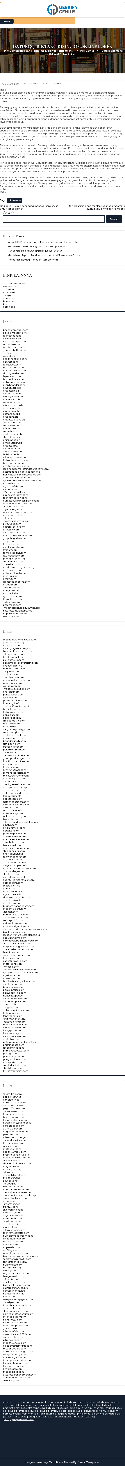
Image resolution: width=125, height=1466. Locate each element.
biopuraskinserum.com (16, 1284)
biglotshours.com (13, 376)
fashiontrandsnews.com (16, 460)
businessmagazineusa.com (18, 905)
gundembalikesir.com (15, 350)
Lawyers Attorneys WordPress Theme (49, 1462)
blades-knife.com (13, 845)
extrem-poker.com (14, 526)
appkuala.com (11, 1247)
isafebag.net (10, 1183)
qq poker (97, 1413)
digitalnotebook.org (14, 735)
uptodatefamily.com (15, 573)
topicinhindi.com (12, 645)
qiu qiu (7, 295)
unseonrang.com (13, 813)
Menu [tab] (7, 21)
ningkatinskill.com (13, 547)
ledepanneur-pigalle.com (18, 1299)
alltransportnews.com (15, 457)
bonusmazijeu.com (14, 987)
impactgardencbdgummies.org (21, 607)
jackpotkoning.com (14, 1021)
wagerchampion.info (15, 865)
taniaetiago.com (12, 599)
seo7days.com (11, 1250)
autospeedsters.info (14, 862)
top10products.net (14, 657)
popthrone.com (12, 683)
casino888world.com (15, 960)
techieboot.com (12, 347)
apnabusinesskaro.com (16, 1377)
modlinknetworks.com (16, 1024)
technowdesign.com (15, 497)
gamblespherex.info (14, 877)
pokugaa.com (11, 1053)
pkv (5, 303)
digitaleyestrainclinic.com (17, 1345)
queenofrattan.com (14, 836)
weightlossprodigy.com (16, 729)
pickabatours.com (13, 659)
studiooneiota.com (14, 850)
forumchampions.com (16, 1114)
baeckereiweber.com (15, 329)
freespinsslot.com (13, 746)
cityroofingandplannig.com (18, 503)
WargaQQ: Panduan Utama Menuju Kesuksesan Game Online (43, 242)
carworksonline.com (15, 1140)
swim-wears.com (13, 1128)
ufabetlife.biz (10, 416)
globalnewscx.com (14, 827)
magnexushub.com (14, 370)
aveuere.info (10, 752)
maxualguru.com (13, 738)
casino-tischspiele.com (16, 1198)
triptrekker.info (11, 885)
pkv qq (25, 1402)
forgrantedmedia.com (16, 1131)
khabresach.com (13, 1368)
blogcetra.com (11, 819)
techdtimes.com (12, 344)
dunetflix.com (11, 564)
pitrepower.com (12, 1339)
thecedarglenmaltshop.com (19, 639)
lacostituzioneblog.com (16, 581)
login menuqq (30, 1413)
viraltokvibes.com (13, 1160)
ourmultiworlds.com (14, 1102)
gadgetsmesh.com (14, 790)
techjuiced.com (12, 364)
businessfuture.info (14, 668)
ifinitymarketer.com (14, 1018)
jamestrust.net (11, 1203)
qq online (8, 289)
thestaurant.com (12, 978)
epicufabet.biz (11, 439)
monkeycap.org (12, 1169)
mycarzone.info (12, 894)
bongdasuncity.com (14, 740)
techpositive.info (12, 810)
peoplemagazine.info (15, 332)
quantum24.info (12, 900)
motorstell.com (12, 1148)
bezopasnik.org (12, 1267)
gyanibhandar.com (14, 384)
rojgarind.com (11, 764)
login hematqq (66, 1413)
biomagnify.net (11, 616)
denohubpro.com (13, 842)
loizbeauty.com (12, 1212)
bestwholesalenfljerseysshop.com (22, 474)
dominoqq (9, 298)
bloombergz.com (13, 1186)
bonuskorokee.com (14, 992)
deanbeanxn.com (13, 677)
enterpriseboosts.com (16, 1189)
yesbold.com (10, 356)
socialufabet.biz (12, 422)
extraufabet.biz (11, 413)
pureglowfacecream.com (18, 1235)
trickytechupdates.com (16, 1363)
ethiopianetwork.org (15, 787)
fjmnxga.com (10, 1270)
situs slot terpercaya (14, 283)
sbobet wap (75, 1410)
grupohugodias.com (15, 538)
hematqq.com (11, 1413)
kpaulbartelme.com (14, 937)
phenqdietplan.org (14, 558)
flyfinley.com (10, 697)
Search (8, 212)
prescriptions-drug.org (16, 1154)
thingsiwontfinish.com (15, 1070)
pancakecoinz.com (14, 694)
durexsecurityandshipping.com (21, 500)
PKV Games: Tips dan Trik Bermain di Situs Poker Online (38, 50)
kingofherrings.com (14, 1238)
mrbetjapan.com (13, 1241)
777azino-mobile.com (15, 492)
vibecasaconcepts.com (16, 897)
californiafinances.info (15, 1287)
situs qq (73, 1402)
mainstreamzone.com (16, 775)
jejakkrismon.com (13, 1221)
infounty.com (10, 518)
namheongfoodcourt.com (18, 1313)
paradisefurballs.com (15, 749)
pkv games (14, 200)
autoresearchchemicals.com (19, 1374)
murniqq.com (110, 1410)
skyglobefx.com (12, 874)
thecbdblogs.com (13, 1371)
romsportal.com (12, 1062)
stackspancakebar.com (16, 1311)
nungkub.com (11, 590)
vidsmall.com (10, 911)
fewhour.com (11, 767)
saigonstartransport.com (17, 1273)
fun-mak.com (11, 958)
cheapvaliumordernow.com (19, 949)
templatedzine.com (14, 552)
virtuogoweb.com (13, 373)
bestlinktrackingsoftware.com (20, 981)
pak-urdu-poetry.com (15, 816)
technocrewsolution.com (17, 1157)
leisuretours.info (12, 795)
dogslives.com (11, 830)
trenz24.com (10, 1206)
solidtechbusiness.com (16, 923)
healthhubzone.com (15, 358)
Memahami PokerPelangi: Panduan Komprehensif (37, 246)
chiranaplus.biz (11, 1308)
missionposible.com (14, 1348)
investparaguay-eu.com (16, 520)
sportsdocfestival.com (15, 1065)
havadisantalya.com (14, 341)
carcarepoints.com (14, 532)
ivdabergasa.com (13, 506)
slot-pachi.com (11, 743)
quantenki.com (12, 903)
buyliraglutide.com (14, 379)
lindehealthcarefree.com (17, 651)
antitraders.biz (11, 483)
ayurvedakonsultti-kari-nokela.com (23, 480)
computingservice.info (16, 804)
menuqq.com (11, 1402)
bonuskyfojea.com (13, 989)
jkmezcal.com (11, 966)
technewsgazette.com (16, 1232)
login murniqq (48, 1413)
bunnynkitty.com (12, 1264)
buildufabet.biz (11, 454)
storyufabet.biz (11, 437)
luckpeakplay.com (13, 1033)
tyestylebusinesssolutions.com (20, 972)
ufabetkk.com (11, 1227)
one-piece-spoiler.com (16, 848)
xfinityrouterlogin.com (15, 1354)
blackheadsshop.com (15, 932)
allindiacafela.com (13, 1331)
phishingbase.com (13, 1044)
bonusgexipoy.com (14, 995)
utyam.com (9, 578)
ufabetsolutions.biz (14, 419)
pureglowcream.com (15, 1253)
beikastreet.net (12, 1096)
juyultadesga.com (13, 509)
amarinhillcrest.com (14, 1175)
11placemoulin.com (14, 720)
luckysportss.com (13, 1030)
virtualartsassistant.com (16, 943)
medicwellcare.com (14, 908)
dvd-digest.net (11, 1302)
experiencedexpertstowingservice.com (25, 929)
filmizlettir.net (11, 1099)
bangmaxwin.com (13, 1276)
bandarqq (8, 301)
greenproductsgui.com (16, 758)
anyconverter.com (13, 1215)
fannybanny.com (12, 1015)
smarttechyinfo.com (14, 732)
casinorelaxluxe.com (15, 998)
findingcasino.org (13, 853)
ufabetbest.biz (11, 428)
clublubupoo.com (13, 984)
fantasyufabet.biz (13, 396)
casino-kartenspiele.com (17, 1192)
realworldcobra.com (15, 856)
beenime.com (11, 952)
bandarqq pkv (92, 1410)
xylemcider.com (12, 596)
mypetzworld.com (13, 515)
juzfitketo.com (11, 602)
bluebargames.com (14, 1117)
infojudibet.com (12, 671)
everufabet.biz (11, 448)
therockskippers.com (15, 1325)
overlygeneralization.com (17, 784)
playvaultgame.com (14, 1056)
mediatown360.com (14, 1342)
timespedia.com (12, 1218)
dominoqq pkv (39, 1402)
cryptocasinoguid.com (16, 465)
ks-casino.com (11, 529)
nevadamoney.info (13, 1293)
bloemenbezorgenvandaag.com (22, 1256)
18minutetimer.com (14, 769)
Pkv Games (87, 50)
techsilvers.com (12, 544)
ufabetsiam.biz (11, 399)
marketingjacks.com (15, 1357)
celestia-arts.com (13, 1111)
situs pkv (8, 1405)
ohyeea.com (10, 584)
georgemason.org (13, 642)
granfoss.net (10, 1328)
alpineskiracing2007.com (17, 1334)
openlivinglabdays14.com (17, 477)
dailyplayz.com (11, 1007)
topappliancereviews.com (18, 1360)
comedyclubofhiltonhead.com (20, 940)
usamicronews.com (14, 1036)
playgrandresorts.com (15, 1059)
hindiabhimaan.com (14, 1366)
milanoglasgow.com (14, 1316)
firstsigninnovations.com (17, 1122)
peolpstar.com (11, 1134)
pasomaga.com (12, 604)
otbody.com (10, 1201)
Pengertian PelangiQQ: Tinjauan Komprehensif (35, 250)
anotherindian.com (14, 593)
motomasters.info (13, 891)
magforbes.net (11, 1166)
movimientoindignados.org (18, 567)
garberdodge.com (13, 1125)
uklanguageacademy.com (18, 648)
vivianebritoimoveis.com (17, 1163)
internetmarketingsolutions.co (20, 822)
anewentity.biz (11, 1244)
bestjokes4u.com (13, 709)
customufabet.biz (13, 434)
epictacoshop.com (14, 1282)
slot (99, 1405)
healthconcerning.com (16, 761)
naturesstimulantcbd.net (17, 610)
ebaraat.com (10, 361)
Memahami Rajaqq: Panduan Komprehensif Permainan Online (44, 255)
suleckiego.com (12, 1380)
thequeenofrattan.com (16, 839)
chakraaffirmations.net (16, 706)
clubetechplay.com (14, 1001)
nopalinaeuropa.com (15, 613)
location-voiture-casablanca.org (21, 934)
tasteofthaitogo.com (15, 1261)
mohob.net (9, 726)
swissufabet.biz (11, 402)
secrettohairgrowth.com (17, 1258)
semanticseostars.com (16, 772)
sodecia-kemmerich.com (17, 955)
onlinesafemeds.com (15, 382)
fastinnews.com (12, 1013)
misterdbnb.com (13, 963)
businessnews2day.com (16, 914)
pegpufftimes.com (14, 1108)
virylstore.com (11, 1146)
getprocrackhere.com (16, 1010)
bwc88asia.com (12, 523)
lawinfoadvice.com (14, 555)
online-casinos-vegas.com (18, 1351)
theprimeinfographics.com (18, 946)
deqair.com (9, 541)
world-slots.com (12, 685)
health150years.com (14, 1151)
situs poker (9, 292)
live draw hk (10, 286)
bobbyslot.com (12, 717)
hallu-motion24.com (15, 1322)
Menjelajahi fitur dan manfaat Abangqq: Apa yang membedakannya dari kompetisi (96, 207)
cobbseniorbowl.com (15, 494)
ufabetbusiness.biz (14, 405)
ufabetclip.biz (11, 390)
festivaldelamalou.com (16, 1120)
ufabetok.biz (10, 445)
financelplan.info (12, 665)
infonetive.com (11, 1279)
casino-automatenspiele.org (19, 1195)
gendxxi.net (9, 888)
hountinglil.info (11, 703)
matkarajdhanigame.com (17, 680)
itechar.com (10, 353)
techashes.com (12, 335)
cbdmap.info (10, 674)
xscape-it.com (11, 489)
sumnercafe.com (13, 561)
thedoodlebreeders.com (17, 535)
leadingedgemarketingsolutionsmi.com (26, 468)
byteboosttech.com (14, 367)
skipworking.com (13, 1209)
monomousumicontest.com (19, 868)
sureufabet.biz (11, 431)
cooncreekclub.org (14, 1105)
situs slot (71, 1405)
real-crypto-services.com (17, 512)
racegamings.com (13, 1047)
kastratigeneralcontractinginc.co (21, 471)
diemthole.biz (11, 1224)
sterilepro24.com (13, 920)
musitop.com (10, 575)
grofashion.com (12, 1039)
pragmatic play (86, 1405)
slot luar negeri (23, 1405)
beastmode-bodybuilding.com (21, 662)
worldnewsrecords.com (16, 917)
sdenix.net (9, 1172)
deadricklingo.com (14, 871)
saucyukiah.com (12, 1093)
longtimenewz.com (14, 1027)
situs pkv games (110, 1402)
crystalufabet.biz (12, 442)
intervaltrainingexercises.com (20, 969)
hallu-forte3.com (12, 1319)
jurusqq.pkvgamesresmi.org (19, 1419)
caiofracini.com (11, 807)
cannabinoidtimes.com (16, 755)
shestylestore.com (13, 1068)
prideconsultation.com (16, 700)
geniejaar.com (11, 714)
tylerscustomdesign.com (17, 1137)
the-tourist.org (11, 1177)
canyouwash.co (12, 338)
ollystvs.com (10, 824)
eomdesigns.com (13, 882)
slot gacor (21, 1416)
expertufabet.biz (12, 393)
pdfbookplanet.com (15, 833)
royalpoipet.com (12, 975)
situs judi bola (42, 1405)
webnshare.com (12, 781)
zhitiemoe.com (11, 587)
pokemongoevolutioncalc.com (21, 1042)
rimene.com (10, 1296)
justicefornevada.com (15, 793)
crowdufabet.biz (12, 451)
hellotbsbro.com (12, 798)
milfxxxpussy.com (13, 570)
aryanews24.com (13, 486)
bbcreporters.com (14, 463)
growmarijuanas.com (15, 778)
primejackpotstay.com (16, 1050)
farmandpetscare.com (16, 801)
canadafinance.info (14, 1290)
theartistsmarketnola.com (18, 1305)
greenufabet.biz (12, 408)
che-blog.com (11, 691)
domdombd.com (13, 1004)
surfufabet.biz (11, 425)
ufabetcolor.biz (12, 410)
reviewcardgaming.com (16, 926)
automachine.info (13, 859)
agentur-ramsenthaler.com (19, 879)
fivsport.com (10, 549)
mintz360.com (11, 723)
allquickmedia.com (14, 1229)
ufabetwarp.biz (12, 387)
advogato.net (10, 1180)
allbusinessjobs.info (14, 654)
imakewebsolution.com (16, 688)
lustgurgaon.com (13, 712)
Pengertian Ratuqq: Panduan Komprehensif (33, 259)
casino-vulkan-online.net (17, 1337)
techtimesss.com (13, 1143)
